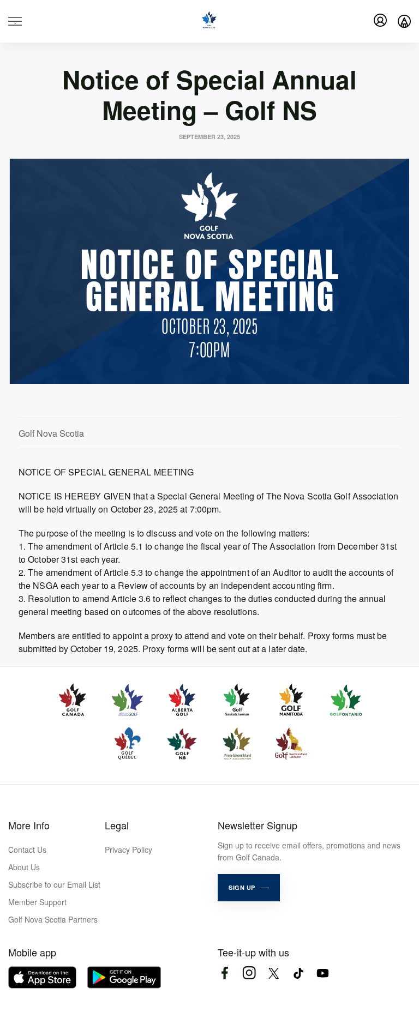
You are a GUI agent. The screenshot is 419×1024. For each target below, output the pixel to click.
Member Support (37, 901)
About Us (24, 867)
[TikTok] (298, 973)
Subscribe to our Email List (54, 884)
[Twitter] (273, 973)
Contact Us (27, 849)
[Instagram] (249, 973)
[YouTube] (323, 973)
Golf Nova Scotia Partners (53, 919)
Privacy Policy (128, 849)
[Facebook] (224, 973)
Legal (117, 825)
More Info (29, 825)
